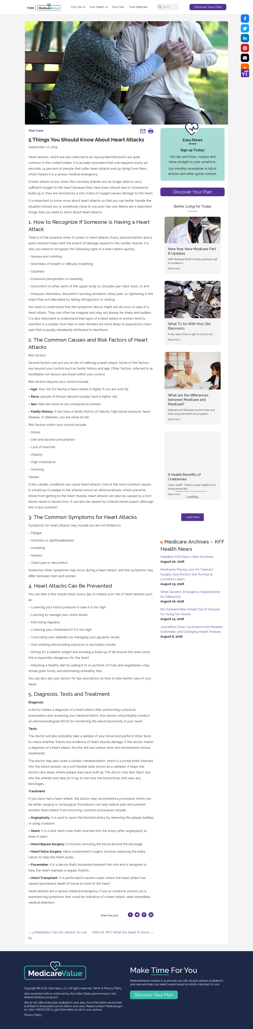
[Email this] (245, 58)
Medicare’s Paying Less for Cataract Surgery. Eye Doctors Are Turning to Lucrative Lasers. (186, 712)
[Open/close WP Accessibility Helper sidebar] (245, 73)
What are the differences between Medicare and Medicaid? (188, 399)
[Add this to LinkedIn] (245, 38)
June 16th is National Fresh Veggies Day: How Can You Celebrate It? (190, 547)
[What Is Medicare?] (193, 595)
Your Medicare (138, 7)
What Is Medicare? (183, 617)
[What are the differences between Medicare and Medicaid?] (193, 370)
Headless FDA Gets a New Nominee (186, 694)
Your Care (118, 7)
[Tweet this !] (245, 28)
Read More (174, 268)
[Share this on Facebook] (245, 18)
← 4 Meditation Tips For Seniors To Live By (57, 935)
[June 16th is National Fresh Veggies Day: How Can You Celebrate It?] (193, 522)
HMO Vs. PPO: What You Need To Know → (123, 932)
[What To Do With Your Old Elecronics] (193, 299)
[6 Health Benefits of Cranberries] (193, 450)
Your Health (96, 7)
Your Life (76, 7)
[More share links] (245, 68)
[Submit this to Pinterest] (245, 48)
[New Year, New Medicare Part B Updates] (193, 230)
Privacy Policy (33, 1015)
